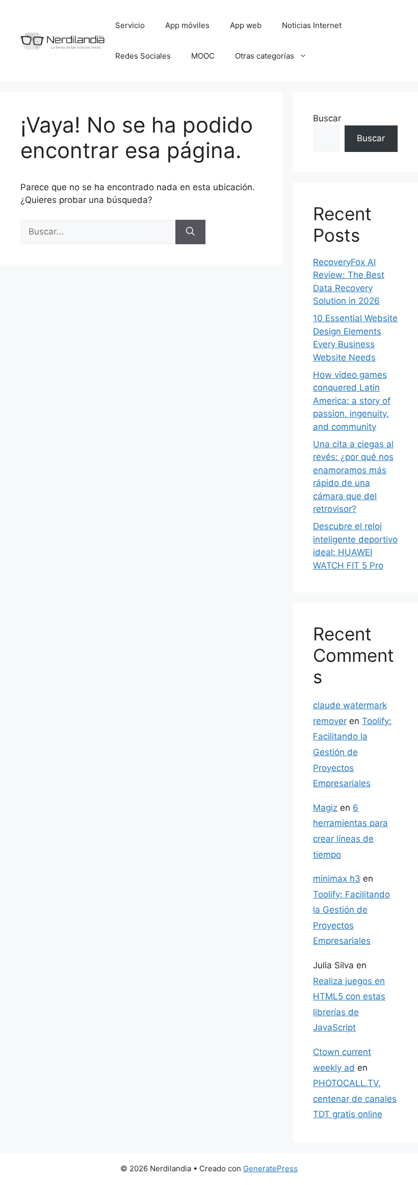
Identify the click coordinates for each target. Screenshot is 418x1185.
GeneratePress (270, 1168)
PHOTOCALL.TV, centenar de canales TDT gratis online (355, 1098)
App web (246, 25)
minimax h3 (336, 878)
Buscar (327, 118)
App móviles (187, 25)
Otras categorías (264, 56)
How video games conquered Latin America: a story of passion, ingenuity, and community (351, 401)
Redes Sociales (143, 56)
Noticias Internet (312, 25)
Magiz (325, 808)
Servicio (130, 25)
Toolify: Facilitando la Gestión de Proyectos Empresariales (352, 752)
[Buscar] (190, 232)
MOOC (203, 56)
